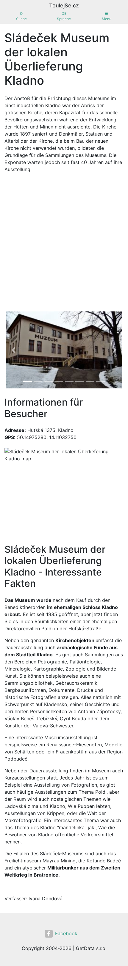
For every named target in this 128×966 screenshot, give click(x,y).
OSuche (21, 16)
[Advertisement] (64, 243)
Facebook (66, 933)
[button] (13, 350)
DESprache (64, 16)
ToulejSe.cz (64, 5)
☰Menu (106, 16)
